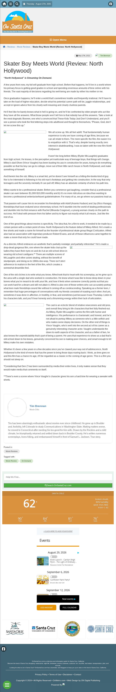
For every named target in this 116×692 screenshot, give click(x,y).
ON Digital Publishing (90, 680)
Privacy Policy (41, 674)
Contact (77, 674)
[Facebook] (110, 3)
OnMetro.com (59, 680)
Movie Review (11, 461)
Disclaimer (67, 674)
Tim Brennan (105, 56)
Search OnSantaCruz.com (59, 485)
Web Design (72, 680)
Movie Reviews (12, 451)
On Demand (26, 461)
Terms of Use (55, 674)
